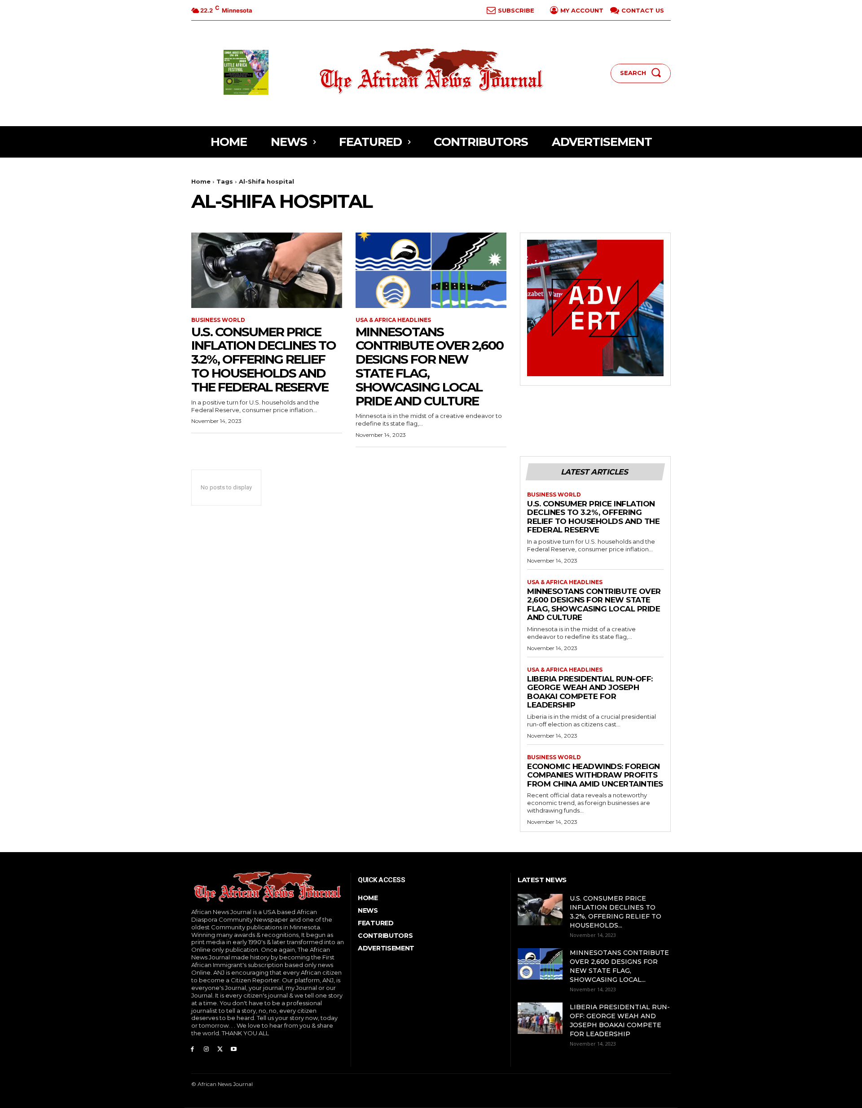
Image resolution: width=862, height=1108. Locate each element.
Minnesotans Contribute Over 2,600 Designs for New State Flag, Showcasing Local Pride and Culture (429, 366)
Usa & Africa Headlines (393, 320)
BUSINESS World (218, 320)
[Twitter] (220, 1048)
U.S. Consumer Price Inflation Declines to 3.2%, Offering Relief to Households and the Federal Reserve (263, 359)
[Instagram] (206, 1048)
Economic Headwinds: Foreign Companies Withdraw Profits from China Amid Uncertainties (595, 775)
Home (201, 181)
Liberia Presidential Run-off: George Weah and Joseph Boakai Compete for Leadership (590, 692)
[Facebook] (192, 1048)
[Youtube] (233, 1048)
